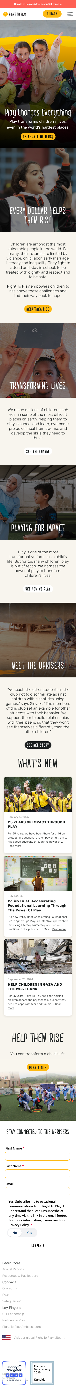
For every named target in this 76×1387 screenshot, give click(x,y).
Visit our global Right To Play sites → (39, 1337)
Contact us (10, 1288)
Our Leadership (13, 1314)
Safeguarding (11, 1301)
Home (15, 14)
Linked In (29, 1349)
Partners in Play (13, 1320)
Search (37, 14)
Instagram (21, 1349)
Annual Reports (13, 1269)
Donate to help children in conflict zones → (38, 4)
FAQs (6, 1295)
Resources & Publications (20, 1276)
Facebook (4, 1349)
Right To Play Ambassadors (21, 1327)
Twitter (13, 1349)
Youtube (37, 1349)
